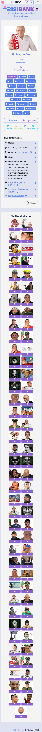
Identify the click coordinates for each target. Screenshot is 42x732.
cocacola (22, 90)
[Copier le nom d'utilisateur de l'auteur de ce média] (35, 153)
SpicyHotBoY (22, 54)
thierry (28, 99)
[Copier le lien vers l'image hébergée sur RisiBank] (35, 183)
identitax (32, 95)
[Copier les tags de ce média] (35, 162)
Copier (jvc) (30, 120)
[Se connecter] (32, 2)
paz (32, 86)
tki (11, 81)
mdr (21, 108)
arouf (11, 108)
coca (33, 90)
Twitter (9, 128)
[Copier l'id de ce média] (35, 143)
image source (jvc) (16, 195)
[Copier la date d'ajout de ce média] (35, 148)
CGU (15, 730)
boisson (18, 113)
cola (10, 95)
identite (31, 81)
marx (13, 86)
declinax (31, 108)
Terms (21, 730)
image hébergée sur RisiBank (17, 183)
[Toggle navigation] (38, 2)
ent (32, 77)
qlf (28, 113)
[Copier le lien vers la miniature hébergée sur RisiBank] (35, 189)
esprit (22, 86)
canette (11, 104)
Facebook (26, 128)
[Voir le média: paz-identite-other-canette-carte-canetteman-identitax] (15, 587)
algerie (20, 81)
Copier (14, 120)
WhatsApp (17, 128)
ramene (16, 99)
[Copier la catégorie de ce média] (35, 157)
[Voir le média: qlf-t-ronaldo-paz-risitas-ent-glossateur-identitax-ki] (15, 674)
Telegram (34, 128)
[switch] (12, 2)
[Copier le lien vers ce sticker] (15, 229)
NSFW (18, 2)
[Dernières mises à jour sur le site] (23, 2)
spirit (34, 104)
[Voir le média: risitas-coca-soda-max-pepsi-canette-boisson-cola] (15, 487)
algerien (22, 104)
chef (11, 90)
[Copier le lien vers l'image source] (35, 196)
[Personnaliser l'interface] (27, 2)
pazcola (20, 95)
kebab (23, 77)
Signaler (33, 203)
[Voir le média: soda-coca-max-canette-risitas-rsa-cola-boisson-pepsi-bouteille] (27, 649)
